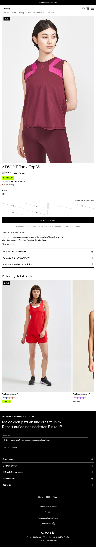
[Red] (3, 397)
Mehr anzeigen (8, 244)
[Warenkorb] (87, 8)
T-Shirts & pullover (32, 13)
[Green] (12, 397)
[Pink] (74, 397)
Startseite (5, 13)
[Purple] (77, 397)
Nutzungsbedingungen (28, 440)
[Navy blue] (6, 397)
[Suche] (83, 8)
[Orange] (9, 397)
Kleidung (21, 13)
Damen (13, 13)
